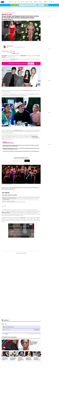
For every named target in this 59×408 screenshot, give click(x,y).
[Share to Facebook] (5, 51)
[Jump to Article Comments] (2, 51)
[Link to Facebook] (49, 2)
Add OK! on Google (16, 53)
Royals (22, 1)
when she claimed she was (26, 90)
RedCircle (6, 205)
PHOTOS (26, 1)
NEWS (15, 1)
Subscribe (45, 1)
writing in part (22, 217)
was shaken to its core (18, 130)
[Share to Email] (14, 51)
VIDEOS (31, 1)
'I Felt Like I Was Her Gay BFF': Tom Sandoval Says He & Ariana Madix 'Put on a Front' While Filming (21, 151)
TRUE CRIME (35, 1)
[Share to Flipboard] (11, 51)
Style (19, 1)
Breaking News (6, 12)
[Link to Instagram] (51, 2)
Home (3, 12)
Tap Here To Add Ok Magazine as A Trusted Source (17, 63)
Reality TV (11, 1)
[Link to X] (54, 2)
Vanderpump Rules (12, 12)
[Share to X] (8, 51)
